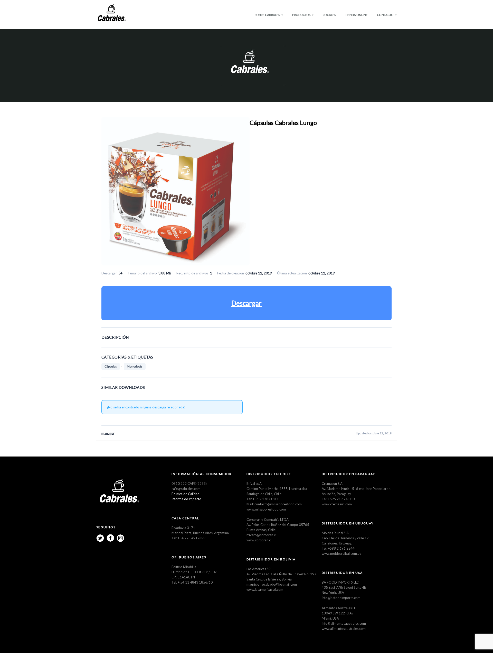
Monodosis (135, 366)
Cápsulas (111, 366)
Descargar (246, 303)
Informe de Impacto (186, 499)
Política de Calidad (186, 494)
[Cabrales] (111, 13)
